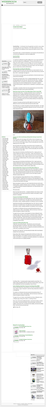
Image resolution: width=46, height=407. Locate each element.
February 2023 (5, 182)
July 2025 (4, 145)
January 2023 (5, 183)
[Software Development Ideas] (4, 72)
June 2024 (4, 163)
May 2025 (4, 148)
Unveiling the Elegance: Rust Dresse (25, 339)
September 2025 (5, 142)
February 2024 (5, 168)
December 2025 (5, 138)
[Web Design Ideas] (4, 63)
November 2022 (5, 186)
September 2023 (5, 175)
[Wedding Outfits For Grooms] (33, 381)
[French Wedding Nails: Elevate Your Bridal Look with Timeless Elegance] (16, 327)
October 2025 (5, 141)
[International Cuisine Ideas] (4, 81)
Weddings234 (9, 1)
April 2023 (4, 179)
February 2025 (5, 152)
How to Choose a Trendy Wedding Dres (26, 335)
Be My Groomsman (40, 374)
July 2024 (4, 161)
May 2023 (4, 178)
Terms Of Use (30, 403)
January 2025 (5, 153)
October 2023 (5, 174)
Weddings (18, 25)
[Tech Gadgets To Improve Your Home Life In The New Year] (33, 363)
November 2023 (5, 172)
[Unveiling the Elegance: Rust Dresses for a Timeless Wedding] (16, 340)
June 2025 (4, 146)
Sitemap (26, 403)
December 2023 (5, 171)
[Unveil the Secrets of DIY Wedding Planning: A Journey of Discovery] (33, 357)
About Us (14, 403)
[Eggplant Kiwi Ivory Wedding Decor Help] (33, 398)
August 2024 (5, 160)
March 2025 (5, 150)
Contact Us (19, 403)
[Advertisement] (22, 14)
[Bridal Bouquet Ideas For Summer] (33, 371)
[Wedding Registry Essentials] (33, 385)
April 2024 (4, 165)
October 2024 (5, 157)
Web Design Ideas (9, 63)
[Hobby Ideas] (4, 90)
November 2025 (5, 139)
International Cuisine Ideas (6, 84)
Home (14, 25)
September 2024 (5, 159)
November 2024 (5, 156)
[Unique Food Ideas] (16, 333)
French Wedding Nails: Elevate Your (25, 326)
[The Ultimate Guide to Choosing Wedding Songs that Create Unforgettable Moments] (33, 392)
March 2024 (5, 167)
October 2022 (5, 187)
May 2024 (4, 164)
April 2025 (4, 149)
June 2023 (4, 176)
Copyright (22, 403)
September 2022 (5, 189)
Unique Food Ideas (22, 330)
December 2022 (5, 185)
